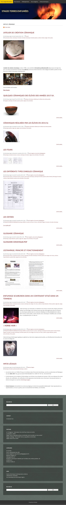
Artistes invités (9, 458)
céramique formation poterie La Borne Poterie (43, 175)
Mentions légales (31, 364)
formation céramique (26, 37)
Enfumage (55, 175)
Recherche (9, 399)
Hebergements (10, 454)
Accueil (27, 36)
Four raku (36, 301)
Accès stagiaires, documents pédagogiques (37, 152)
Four (28, 330)
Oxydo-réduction (10, 177)
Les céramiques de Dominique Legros (15, 474)
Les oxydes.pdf (7, 224)
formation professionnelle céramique (16, 366)
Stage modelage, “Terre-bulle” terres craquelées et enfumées (21, 434)
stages (46, 37)
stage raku (14, 127)
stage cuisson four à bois (12, 435)
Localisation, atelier (11, 431)
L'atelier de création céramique (18, 32)
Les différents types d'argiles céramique (23, 170)
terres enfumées (29, 100)
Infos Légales (9, 361)
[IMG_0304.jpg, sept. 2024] (17, 84)
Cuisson (18, 154)
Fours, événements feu (11, 449)
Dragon (43, 220)
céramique (15, 37)
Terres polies (50, 37)
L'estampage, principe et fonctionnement (23, 249)
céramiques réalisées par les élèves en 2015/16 (25, 122)
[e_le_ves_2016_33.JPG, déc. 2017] (11, 141)
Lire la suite (59, 117)
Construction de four (8, 37)
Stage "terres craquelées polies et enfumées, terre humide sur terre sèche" (24, 432)
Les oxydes (8, 216)
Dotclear (35, 499)
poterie (21, 100)
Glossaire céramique (13, 232)
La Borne (39, 37)
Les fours (8, 149)
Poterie (43, 37)
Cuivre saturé (26, 175)
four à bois (52, 253)
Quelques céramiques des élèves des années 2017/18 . (29, 95)
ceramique (6, 154)
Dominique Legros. (25, 377)
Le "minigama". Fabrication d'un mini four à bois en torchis (20, 429)
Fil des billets (7, 27)
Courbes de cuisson (13, 154)
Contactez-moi (9, 416)
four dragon (47, 253)
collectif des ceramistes (12, 472)
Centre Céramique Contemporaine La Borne (17, 471)
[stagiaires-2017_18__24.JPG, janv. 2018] (11, 114)
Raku (14, 255)
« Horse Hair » (10, 323)
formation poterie (34, 37)
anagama (6, 100)
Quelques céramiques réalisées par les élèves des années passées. (38, 98)
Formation (19, 37)
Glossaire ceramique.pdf (15, 240)
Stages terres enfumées (15, 11)
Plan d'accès (6, 90)
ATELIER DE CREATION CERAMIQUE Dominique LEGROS (15, 220)
